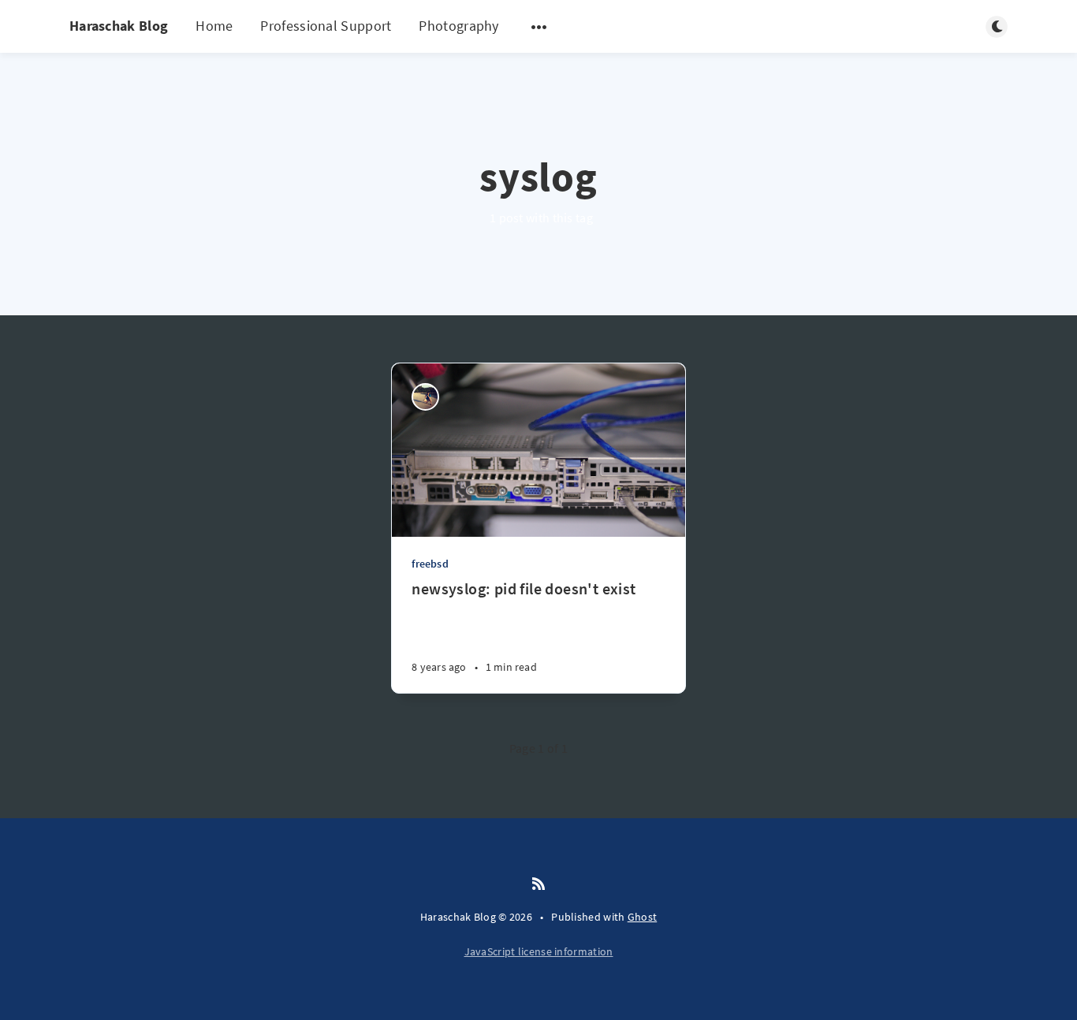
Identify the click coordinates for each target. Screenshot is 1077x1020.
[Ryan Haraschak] (425, 397)
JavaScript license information (538, 951)
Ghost (643, 917)
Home (214, 26)
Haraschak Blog (118, 26)
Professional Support (325, 26)
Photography (458, 26)
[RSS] (538, 884)
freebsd (430, 564)
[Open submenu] (539, 26)
